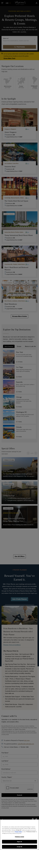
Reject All (19, 841)
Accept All (19, 846)
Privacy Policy (18, 831)
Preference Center (19, 836)
